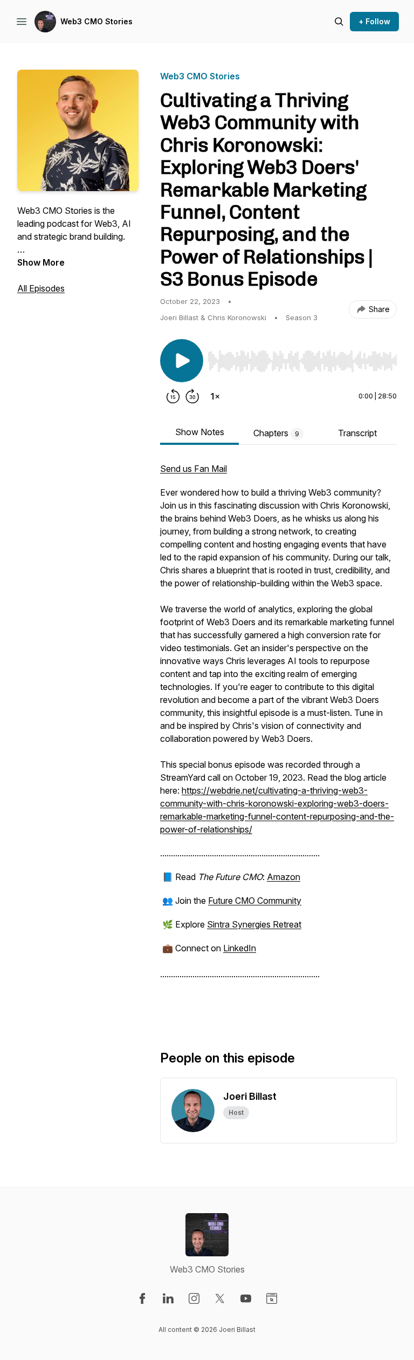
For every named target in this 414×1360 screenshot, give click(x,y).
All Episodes (41, 288)
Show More (41, 262)
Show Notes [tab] (199, 432)
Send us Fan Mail (193, 468)
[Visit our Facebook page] (142, 1298)
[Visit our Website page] (271, 1298)
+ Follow (374, 21)
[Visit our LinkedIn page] (168, 1298)
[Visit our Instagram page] (194, 1298)
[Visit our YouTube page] (245, 1298)
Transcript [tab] (357, 433)
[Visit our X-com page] (220, 1298)
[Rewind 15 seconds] (173, 396)
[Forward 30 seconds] (192, 396)
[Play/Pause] (181, 360)
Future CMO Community (254, 900)
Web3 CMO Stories (96, 21)
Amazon (283, 876)
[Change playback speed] (215, 396)
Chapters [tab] (276, 433)
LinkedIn (239, 948)
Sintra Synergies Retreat (254, 924)
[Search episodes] (339, 21)
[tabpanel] (278, 738)
